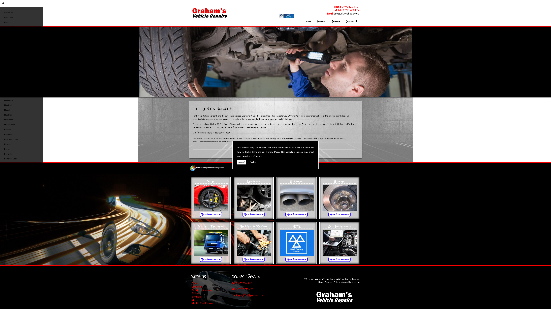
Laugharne (8, 91)
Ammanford (8, 32)
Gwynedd (8, 66)
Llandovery (8, 100)
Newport (7, 144)
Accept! (241, 162)
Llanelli (7, 110)
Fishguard (8, 56)
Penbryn (7, 164)
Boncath (7, 37)
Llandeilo (8, 95)
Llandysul (8, 105)
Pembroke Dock (10, 159)
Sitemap (355, 282)
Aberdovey (8, 17)
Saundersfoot (9, 188)
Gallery (335, 21)
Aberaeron (8, 12)
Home (308, 21)
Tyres (194, 283)
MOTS (195, 300)
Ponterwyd (8, 178)
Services (321, 21)
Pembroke (8, 154)
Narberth (7, 130)
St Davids (8, 198)
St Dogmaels (9, 203)
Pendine (7, 169)
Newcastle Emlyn (11, 139)
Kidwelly (7, 76)
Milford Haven (9, 125)
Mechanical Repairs (202, 303)
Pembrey (7, 149)
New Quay (8, 134)
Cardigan (8, 42)
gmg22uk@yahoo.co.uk (346, 13)
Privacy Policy (273, 152)
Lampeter (8, 86)
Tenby (6, 208)
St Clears (7, 193)
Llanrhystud (8, 115)
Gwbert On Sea (10, 61)
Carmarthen (9, 47)
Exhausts (196, 296)
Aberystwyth (9, 27)
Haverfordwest (10, 71)
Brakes (195, 293)
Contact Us (352, 21)
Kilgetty (7, 81)
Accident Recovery (202, 290)
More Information (211, 214)
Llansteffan (8, 120)
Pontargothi (8, 174)
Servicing (197, 286)
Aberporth (8, 22)
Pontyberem (9, 183)
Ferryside (8, 52)
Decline (253, 162)
